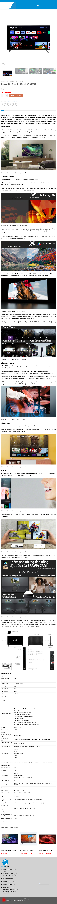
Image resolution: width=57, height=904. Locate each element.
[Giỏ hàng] (38, 5)
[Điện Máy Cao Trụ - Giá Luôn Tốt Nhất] (28, 5)
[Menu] (2, 5)
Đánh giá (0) (7, 111)
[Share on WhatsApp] (2, 104)
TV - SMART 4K (13, 101)
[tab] (2, 111)
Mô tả (2, 111)
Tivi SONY (20, 81)
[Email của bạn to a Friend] (10, 104)
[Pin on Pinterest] (13, 104)
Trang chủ (3, 81)
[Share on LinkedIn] (16, 104)
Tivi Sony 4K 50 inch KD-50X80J (26, 850)
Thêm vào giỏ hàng (16, 95)
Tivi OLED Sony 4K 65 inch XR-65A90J (9, 850)
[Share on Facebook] (5, 104)
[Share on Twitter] (8, 104)
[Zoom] (3, 64)
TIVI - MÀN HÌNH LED (12, 81)
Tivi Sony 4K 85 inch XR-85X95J (45, 850)
